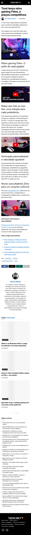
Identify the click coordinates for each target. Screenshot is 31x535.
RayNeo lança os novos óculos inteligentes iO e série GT (15, 446)
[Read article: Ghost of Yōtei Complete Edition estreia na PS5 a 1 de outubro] (15, 361)
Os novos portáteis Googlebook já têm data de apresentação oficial (15, 484)
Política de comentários (19, 522)
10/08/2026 (5, 407)
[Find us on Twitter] (7, 530)
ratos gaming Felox (7, 261)
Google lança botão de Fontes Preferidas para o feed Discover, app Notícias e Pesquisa (15, 450)
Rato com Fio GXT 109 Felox (11, 225)
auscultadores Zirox (13, 191)
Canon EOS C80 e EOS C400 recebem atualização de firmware (13, 467)
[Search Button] (29, 2)
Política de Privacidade (7, 524)
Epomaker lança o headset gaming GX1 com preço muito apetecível (15, 403)
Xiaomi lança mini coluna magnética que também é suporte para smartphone (15, 488)
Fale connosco (13, 520)
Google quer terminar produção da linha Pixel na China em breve (15, 505)
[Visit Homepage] (15, 2)
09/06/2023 (22, 18)
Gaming (5, 340)
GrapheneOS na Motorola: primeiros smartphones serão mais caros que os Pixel (14, 432)
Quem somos (4, 520)
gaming (15, 258)
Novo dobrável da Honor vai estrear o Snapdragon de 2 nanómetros (12, 480)
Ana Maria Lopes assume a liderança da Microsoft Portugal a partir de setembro (13, 501)
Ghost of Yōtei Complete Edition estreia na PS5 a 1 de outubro (15, 374)
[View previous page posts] (14, 413)
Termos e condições (6, 522)
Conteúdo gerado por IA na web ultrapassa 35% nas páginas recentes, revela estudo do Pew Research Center (15, 441)
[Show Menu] (2, 2)
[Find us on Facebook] (3, 530)
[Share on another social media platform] (26, 266)
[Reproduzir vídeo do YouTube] (15, 94)
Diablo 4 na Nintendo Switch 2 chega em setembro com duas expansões (14, 344)
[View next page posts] (17, 413)
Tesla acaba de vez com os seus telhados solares (13, 423)
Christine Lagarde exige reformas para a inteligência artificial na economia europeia (14, 492)
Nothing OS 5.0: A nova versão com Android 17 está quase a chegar (15, 454)
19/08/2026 (5, 348)
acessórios (8, 258)
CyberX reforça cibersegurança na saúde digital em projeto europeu (15, 471)
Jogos (5, 369)
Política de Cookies (19, 524)
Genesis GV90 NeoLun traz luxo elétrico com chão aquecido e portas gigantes (14, 427)
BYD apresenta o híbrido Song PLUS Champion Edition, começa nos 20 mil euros (15, 242)
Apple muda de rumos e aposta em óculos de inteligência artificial (14, 459)
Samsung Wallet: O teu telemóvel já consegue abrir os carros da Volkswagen (15, 497)
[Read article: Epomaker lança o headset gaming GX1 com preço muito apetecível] (15, 390)
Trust (16, 261)
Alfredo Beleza (11, 18)
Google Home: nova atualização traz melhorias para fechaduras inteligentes (15, 436)
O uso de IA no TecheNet (7, 526)
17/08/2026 (5, 377)
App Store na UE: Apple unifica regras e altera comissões (15, 463)
